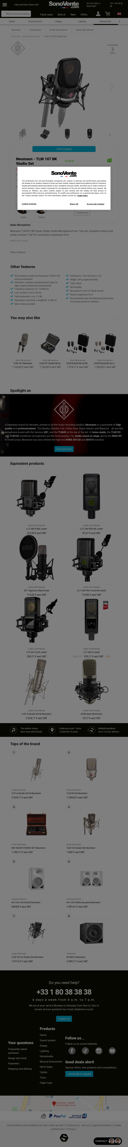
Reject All (74, 204)
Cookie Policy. (82, 195)
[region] (64, 188)
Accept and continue (95, 204)
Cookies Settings (29, 204)
